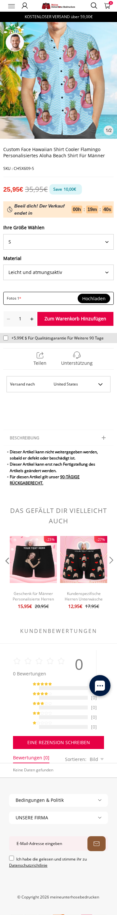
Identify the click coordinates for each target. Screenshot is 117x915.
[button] (6, 573)
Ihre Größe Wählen (24, 227)
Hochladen (94, 299)
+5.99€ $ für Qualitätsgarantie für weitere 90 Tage (57, 338)
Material (12, 258)
